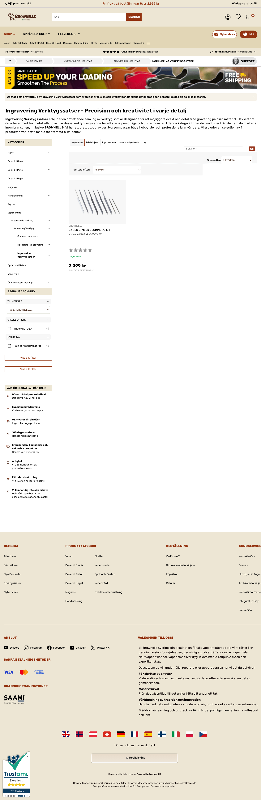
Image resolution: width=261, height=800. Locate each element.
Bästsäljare (11, 565)
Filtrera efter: (214, 160)
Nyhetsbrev (11, 592)
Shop (8, 34)
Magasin (67, 43)
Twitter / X (103, 647)
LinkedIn (81, 647)
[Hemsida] (9, 61)
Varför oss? (173, 556)
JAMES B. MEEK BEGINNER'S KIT (89, 230)
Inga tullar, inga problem (26, 423)
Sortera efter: (81, 169)
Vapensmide (106, 43)
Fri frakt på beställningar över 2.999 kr (130, 3)
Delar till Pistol (36, 43)
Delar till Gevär (20, 43)
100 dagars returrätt (244, 3)
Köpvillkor (172, 574)
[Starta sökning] (134, 17)
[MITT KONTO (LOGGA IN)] (228, 17)
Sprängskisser (35, 34)
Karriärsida (245, 610)
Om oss (243, 565)
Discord (14, 647)
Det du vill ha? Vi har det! (26, 397)
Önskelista (239, 17)
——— (148, 42)
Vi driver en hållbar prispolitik (28, 480)
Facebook (59, 647)
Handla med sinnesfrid (25, 435)
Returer (170, 583)
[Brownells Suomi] (162, 734)
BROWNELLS (54, 127)
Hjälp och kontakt (19, 3)
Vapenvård (139, 43)
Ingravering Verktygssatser (81, 270)
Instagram (36, 647)
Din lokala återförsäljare (180, 565)
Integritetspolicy (249, 601)
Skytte (94, 43)
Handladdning (81, 43)
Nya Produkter (12, 574)
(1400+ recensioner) (139, 52)
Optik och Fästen (122, 43)
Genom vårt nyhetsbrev (25, 452)
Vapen (7, 43)
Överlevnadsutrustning (108, 592)
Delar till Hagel (53, 43)
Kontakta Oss (247, 556)
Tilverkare (10, 556)
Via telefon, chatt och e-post (28, 410)
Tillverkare (67, 34)
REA (251, 34)
